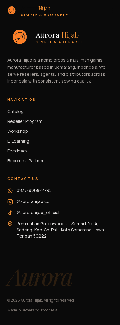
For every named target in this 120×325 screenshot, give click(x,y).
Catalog (15, 111)
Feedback (17, 151)
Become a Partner (25, 161)
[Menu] (109, 10)
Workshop (17, 131)
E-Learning (18, 141)
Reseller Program (24, 121)
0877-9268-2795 (34, 190)
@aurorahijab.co (33, 201)
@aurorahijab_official (38, 212)
